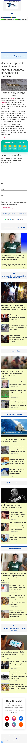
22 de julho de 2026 (13, 680)
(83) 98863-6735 (17, 735)
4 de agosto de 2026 (13, 321)
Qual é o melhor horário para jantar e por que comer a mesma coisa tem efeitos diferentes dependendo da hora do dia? (17, 600)
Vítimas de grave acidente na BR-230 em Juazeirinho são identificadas (17, 317)
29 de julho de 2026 (13, 668)
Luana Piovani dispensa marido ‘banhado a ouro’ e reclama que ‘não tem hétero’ (17, 515)
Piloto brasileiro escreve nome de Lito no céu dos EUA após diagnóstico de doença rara (18, 393)
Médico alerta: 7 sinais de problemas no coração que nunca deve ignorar (17, 587)
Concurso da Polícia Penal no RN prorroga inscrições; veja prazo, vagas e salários (18, 664)
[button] (12, 13)
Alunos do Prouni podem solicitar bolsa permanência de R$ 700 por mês (12, 654)
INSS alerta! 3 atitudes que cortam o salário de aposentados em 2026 (17, 471)
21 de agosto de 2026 (5, 509)
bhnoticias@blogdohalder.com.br (16, 738)
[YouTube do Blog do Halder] (7, 718)
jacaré (13, 98)
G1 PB (3, 137)
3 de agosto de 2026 (13, 344)
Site (2, 195)
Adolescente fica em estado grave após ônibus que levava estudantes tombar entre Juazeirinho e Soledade (13, 307)
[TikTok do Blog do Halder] (14, 724)
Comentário (5, 166)
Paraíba (3, 102)
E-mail (3, 189)
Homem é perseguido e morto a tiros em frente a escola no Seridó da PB (18, 327)
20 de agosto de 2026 (13, 541)
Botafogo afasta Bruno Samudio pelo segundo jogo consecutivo (17, 537)
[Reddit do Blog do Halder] (21, 724)
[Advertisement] (14, 36)
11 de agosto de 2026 (5, 658)
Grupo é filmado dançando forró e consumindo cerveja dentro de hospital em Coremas (12, 374)
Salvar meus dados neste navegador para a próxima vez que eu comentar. (14, 203)
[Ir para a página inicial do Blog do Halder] (12, 5)
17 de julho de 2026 (13, 690)
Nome (3, 183)
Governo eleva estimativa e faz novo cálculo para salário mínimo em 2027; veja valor (18, 449)
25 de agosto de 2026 (23, 259)
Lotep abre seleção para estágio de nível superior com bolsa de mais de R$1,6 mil (18, 686)
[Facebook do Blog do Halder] (21, 718)
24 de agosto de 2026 (13, 465)
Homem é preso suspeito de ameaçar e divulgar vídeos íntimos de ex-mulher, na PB (17, 403)
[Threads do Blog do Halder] (7, 724)
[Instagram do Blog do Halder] (14, 718)
